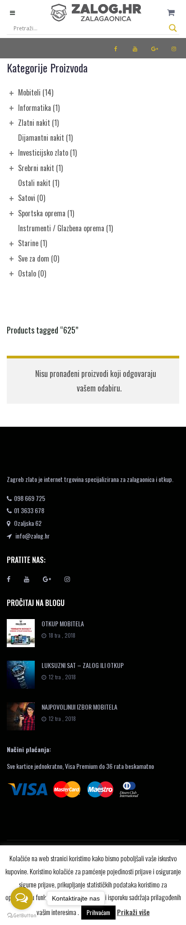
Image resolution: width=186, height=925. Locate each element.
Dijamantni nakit (45, 137)
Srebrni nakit (40, 167)
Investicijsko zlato (47, 152)
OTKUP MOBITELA (63, 623)
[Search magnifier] (173, 28)
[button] (171, 12)
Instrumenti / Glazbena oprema (65, 228)
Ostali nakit (38, 182)
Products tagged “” (42, 330)
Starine (32, 243)
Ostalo (32, 273)
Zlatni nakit (38, 122)
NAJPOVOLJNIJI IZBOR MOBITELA (79, 706)
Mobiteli (35, 92)
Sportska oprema (46, 213)
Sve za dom (38, 258)
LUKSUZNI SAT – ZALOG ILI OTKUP (83, 665)
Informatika (39, 107)
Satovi (31, 197)
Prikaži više (133, 912)
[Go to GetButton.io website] (21, 916)
